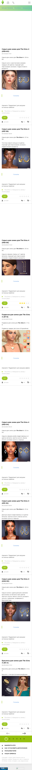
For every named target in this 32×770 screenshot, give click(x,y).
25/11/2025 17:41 (6, 53)
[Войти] (8, 2)
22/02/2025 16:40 (7, 319)
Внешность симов (18, 111)
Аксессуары (6, 113)
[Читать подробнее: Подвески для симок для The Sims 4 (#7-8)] (5, 378)
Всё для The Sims (7, 8)
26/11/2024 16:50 (7, 505)
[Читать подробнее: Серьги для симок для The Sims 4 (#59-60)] (5, 117)
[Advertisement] (16, 29)
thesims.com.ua (20, 757)
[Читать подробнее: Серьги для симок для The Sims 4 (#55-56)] (5, 303)
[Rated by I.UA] (20, 769)
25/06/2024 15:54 (7, 583)
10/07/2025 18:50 (7, 133)
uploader (6, 121)
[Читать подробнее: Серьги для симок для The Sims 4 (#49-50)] (5, 649)
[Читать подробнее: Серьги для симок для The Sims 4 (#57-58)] (5, 196)
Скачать (16, 96)
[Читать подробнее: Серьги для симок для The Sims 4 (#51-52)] (5, 567)
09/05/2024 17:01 (7, 665)
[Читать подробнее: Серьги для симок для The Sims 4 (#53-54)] (5, 489)
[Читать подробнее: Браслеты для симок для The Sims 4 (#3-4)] (5, 724)
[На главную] (2, 2)
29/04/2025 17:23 (7, 245)
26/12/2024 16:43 (7, 426)
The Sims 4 (17, 8)
